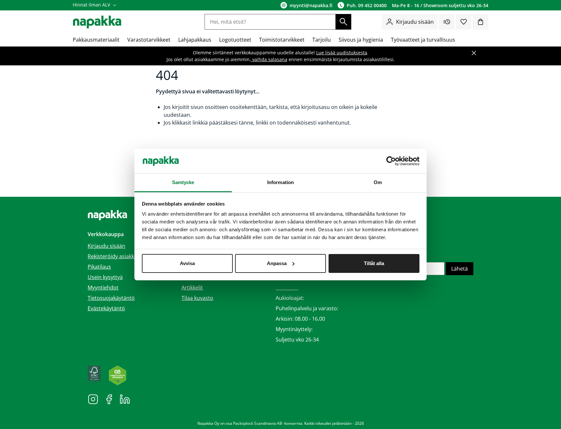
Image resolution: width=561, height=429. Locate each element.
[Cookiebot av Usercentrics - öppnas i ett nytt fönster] (391, 161)
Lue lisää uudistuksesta (341, 52)
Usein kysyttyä (105, 277)
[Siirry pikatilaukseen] (447, 22)
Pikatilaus (99, 266)
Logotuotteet (235, 39)
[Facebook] (109, 399)
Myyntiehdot (103, 287)
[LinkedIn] (124, 399)
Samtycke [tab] (183, 182)
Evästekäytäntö (106, 308)
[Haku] (343, 22)
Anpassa (277, 263)
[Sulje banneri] (474, 53)
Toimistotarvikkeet (282, 39)
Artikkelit (192, 287)
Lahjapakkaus (194, 39)
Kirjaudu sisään (415, 21)
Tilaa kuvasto (197, 298)
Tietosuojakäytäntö (111, 298)
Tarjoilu (321, 39)
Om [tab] (378, 182)
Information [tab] (280, 182)
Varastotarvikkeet (148, 39)
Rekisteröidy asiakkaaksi (117, 256)
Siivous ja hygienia (361, 39)
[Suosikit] (463, 22)
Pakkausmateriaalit (96, 39)
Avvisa (187, 263)
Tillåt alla (374, 263)
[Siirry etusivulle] (97, 22)
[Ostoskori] (480, 22)
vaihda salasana (269, 59)
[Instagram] (93, 399)
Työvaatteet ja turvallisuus (423, 39)
